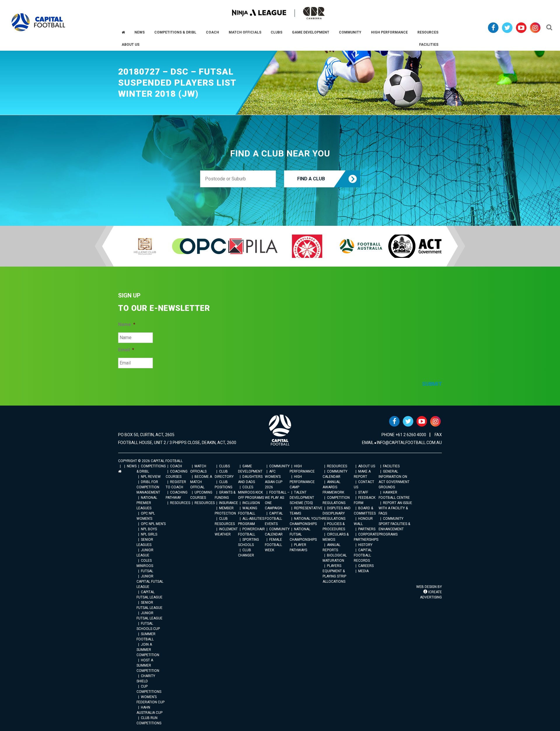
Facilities (391, 466)
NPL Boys (149, 529)
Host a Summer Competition (147, 665)
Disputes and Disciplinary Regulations (337, 513)
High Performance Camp (302, 482)
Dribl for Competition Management (148, 487)
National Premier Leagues (146, 503)
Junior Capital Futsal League (149, 581)
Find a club (311, 179)
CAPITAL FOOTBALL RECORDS (363, 555)
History (365, 545)
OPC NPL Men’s (153, 524)
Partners (366, 529)
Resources (180, 503)
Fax (438, 434)
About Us (366, 466)
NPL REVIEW (151, 477)
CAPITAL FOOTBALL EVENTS (274, 518)
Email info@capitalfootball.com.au (402, 442)
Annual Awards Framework (333, 487)
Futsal (147, 571)
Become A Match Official (201, 482)
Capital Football (38, 22)
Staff (363, 492)
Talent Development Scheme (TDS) (302, 497)
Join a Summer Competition (147, 649)
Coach (176, 466)
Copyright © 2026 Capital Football (150, 461)
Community (279, 466)
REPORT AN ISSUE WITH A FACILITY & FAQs (395, 508)
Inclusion (251, 503)
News (131, 466)
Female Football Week (273, 545)
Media (363, 571)
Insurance (228, 503)
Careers (366, 566)
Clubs (224, 466)
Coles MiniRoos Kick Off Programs (251, 492)
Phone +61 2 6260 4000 (404, 435)
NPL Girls (149, 534)
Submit (432, 384)
